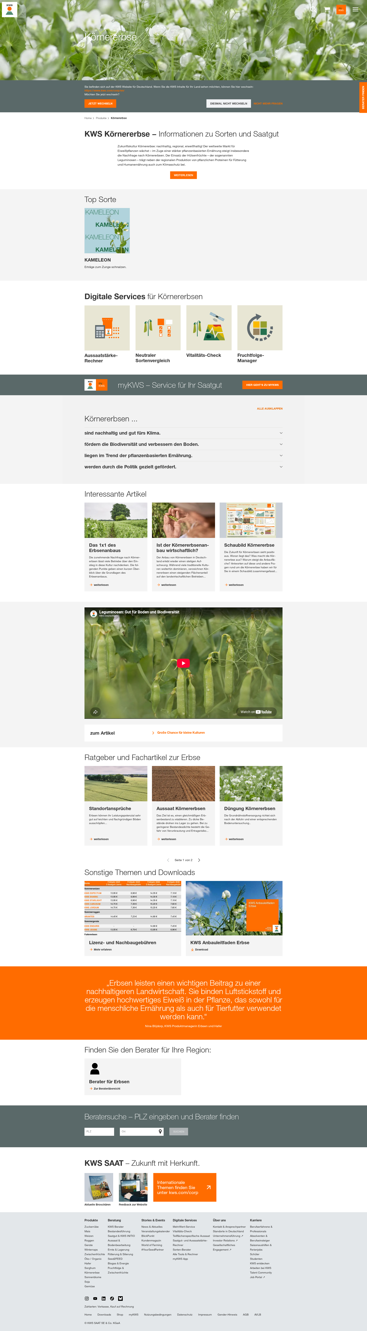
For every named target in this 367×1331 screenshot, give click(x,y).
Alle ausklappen (270, 408)
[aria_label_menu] (355, 9)
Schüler (254, 1254)
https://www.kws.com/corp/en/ (104, 90)
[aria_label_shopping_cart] (327, 9)
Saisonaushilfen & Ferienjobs (261, 1247)
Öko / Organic (93, 1259)
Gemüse (89, 1286)
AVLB (257, 1314)
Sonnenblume (92, 1277)
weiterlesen (183, 175)
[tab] (183, 433)
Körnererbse (92, 1272)
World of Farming (151, 1245)
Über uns (219, 1220)
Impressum (205, 1314)
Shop (120, 1314)
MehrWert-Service (184, 1226)
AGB (246, 1314)
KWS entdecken (260, 1263)
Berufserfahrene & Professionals (261, 1229)
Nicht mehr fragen (268, 103)
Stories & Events (153, 1220)
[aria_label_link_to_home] (9, 9)
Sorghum (90, 1268)
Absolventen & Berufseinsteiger (260, 1238)
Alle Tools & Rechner (185, 1254)
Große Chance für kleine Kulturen (181, 732)
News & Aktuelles (151, 1226)
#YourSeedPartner (152, 1249)
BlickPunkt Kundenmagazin (151, 1238)
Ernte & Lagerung (118, 1249)
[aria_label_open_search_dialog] (313, 9)
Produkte (91, 1220)
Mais (87, 1231)
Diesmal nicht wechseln (228, 103)
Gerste (88, 1245)
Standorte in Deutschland (228, 1231)
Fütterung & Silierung (120, 1254)
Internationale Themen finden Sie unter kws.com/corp (177, 1187)
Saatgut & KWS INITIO (121, 1236)
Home (88, 1314)
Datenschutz (184, 1314)
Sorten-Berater (182, 1249)
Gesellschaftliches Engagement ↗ (224, 1247)
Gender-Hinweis (227, 1314)
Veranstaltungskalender (155, 1231)
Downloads (104, 1314)
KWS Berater (116, 1226)
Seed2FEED (115, 1259)
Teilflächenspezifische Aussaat (191, 1236)
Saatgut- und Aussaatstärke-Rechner (190, 1243)
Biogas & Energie (118, 1263)
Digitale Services (185, 1220)
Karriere (256, 1220)
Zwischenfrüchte (94, 1254)
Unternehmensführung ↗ (228, 1236)
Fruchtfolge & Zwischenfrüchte (118, 1270)
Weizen (88, 1236)
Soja (87, 1281)
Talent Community (261, 1272)
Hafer (87, 1263)
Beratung (114, 1220)
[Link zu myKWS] (341, 9)
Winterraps (91, 1249)
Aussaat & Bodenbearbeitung (119, 1243)
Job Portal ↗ (257, 1277)
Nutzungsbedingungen (157, 1314)
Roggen (89, 1240)
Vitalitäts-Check (182, 1231)
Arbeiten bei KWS (260, 1268)
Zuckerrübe (91, 1226)
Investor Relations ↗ (225, 1240)
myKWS (133, 1314)
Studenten (256, 1259)
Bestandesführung (119, 1231)
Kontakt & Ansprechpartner (229, 1226)
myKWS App (180, 1259)
